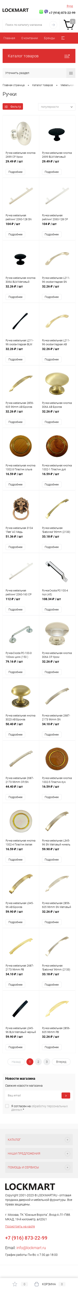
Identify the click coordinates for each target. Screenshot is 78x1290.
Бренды (49, 38)
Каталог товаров (23, 56)
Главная (9, 38)
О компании (29, 38)
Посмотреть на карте (20, 1226)
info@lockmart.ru (31, 1247)
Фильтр (15, 106)
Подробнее (15, 171)
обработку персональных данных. (39, 1107)
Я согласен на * (39, 1107)
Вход (70, 6)
